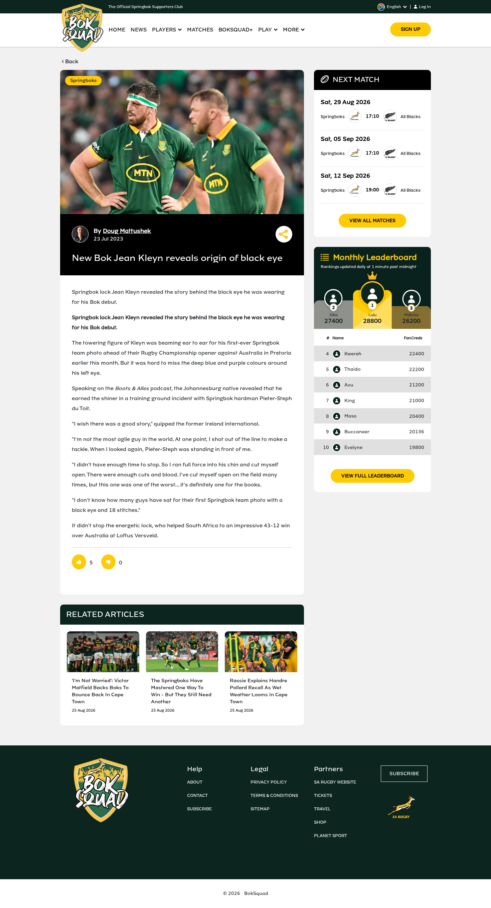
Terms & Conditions (274, 795)
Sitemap (260, 809)
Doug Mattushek (127, 231)
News (139, 29)
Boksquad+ (235, 29)
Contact (197, 795)
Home (117, 29)
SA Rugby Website (335, 782)
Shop (320, 822)
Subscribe (199, 809)
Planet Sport (330, 835)
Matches (200, 29)
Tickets (323, 795)
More (291, 29)
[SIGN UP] (410, 19)
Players (164, 29)
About (194, 782)
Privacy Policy (269, 782)
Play (265, 29)
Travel (322, 809)
